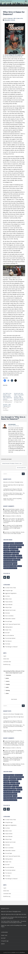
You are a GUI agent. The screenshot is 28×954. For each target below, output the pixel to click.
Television (8, 675)
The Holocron (8, 641)
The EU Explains (16, 559)
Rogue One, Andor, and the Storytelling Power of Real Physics (12, 499)
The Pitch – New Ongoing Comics (7, 405)
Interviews (7, 613)
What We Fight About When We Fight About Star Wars (13, 485)
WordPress (22, 952)
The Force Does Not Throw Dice (10, 561)
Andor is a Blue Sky (16, 516)
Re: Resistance (15, 553)
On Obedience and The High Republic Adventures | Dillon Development (12, 526)
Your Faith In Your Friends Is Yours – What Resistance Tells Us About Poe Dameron (7, 396)
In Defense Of (6, 551)
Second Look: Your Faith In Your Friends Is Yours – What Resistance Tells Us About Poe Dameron (19, 396)
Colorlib (13, 952)
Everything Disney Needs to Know (16, 545)
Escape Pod (6, 545)
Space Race (19, 557)
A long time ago (9, 590)
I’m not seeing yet (14, 55)
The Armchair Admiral (10, 638)
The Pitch (15, 564)
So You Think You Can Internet (10, 557)
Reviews (13, 555)
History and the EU (14, 549)
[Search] (23, 474)
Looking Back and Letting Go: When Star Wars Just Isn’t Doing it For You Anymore (12, 489)
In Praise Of (13, 551)
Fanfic (7, 687)
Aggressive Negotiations (11, 593)
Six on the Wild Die (9, 635)
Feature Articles (8, 601)
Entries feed (6, 659)
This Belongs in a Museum (11, 646)
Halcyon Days (8, 607)
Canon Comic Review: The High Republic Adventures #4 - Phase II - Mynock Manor (13, 519)
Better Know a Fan (18, 543)
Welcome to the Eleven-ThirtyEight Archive (13, 482)
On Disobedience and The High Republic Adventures (12, 522)
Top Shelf (19, 566)
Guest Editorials (8, 604)
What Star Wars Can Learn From (10, 568)
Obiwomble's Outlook (9, 20)
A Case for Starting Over (9, 543)
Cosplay (8, 684)
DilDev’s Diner (8, 599)
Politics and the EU (7, 553)
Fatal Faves (6, 547)
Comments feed (7, 661)
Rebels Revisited (7, 555)
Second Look (18, 555)
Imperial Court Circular (10, 610)
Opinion (3, 943)
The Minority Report (8, 564)
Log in (4, 656)
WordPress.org (6, 664)
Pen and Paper (8, 621)
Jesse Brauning (12, 424)
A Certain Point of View (10, 587)
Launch (18, 551)
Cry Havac (7, 596)
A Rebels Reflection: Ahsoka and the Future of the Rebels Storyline (13, 532)
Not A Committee (9, 615)
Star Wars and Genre (8, 559)
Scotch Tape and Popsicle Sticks (12, 624)
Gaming (8, 690)
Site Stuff (7, 632)
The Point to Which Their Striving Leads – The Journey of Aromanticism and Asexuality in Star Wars (14, 494)
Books (7, 678)
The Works (7, 644)
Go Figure (19, 547)
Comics (7, 681)
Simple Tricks (8, 630)
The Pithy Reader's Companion (10, 566)
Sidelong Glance (9, 627)
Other (7, 693)
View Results (14, 699)
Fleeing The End (13, 547)
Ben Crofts (20, 18)
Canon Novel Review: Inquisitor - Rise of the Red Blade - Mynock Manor (13, 510)
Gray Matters (6, 549)
